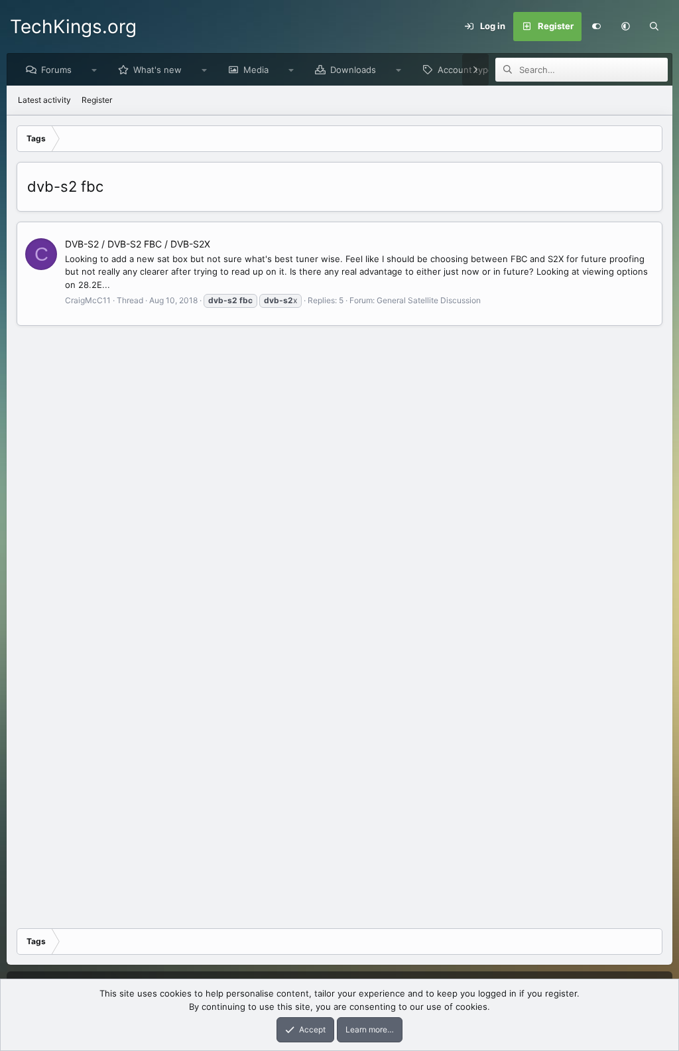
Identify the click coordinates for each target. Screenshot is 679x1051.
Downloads (353, 69)
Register (97, 100)
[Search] (654, 26)
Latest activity (44, 100)
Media (256, 69)
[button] (625, 26)
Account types (468, 69)
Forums (56, 69)
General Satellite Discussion (429, 300)
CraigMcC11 (88, 300)
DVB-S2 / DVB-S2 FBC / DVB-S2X (137, 243)
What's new (157, 69)
